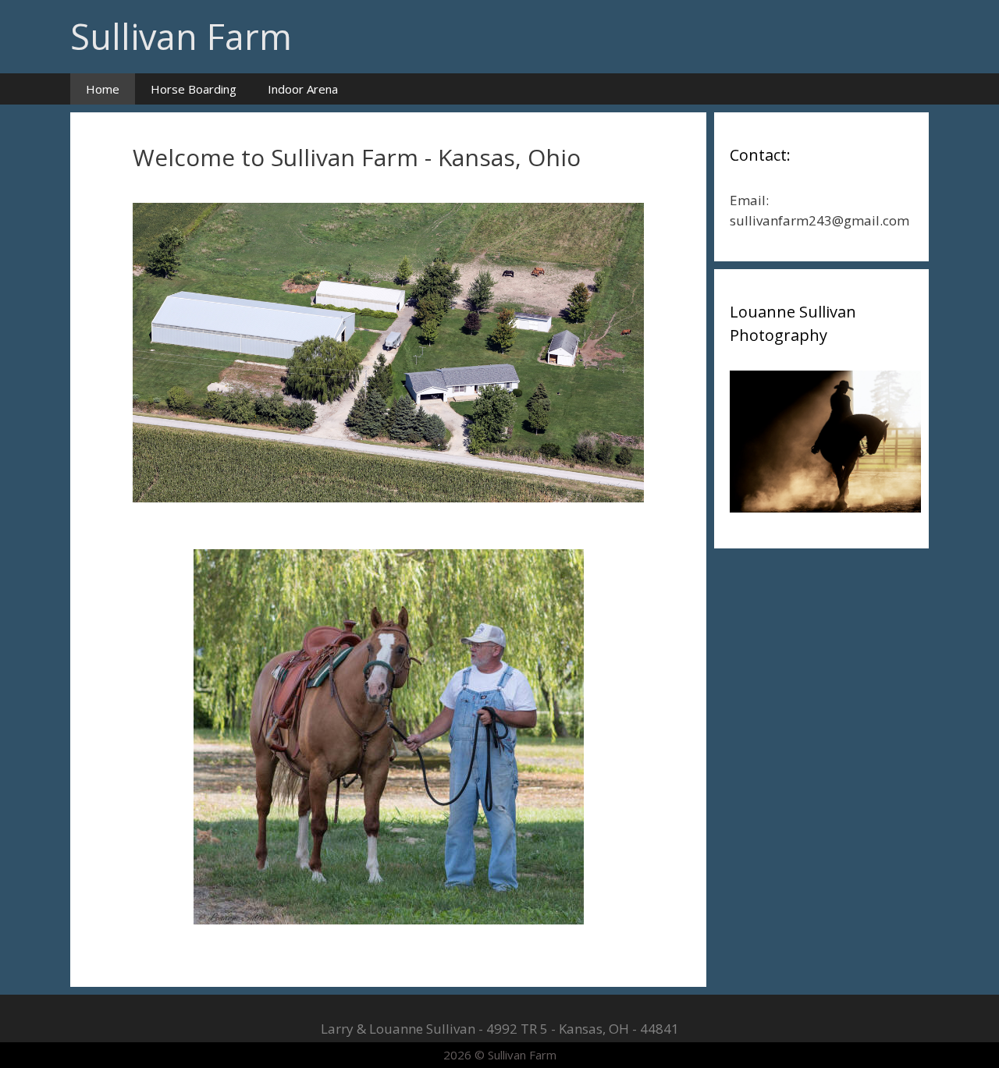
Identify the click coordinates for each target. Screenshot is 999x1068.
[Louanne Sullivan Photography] (825, 507)
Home (102, 89)
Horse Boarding (193, 89)
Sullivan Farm (181, 36)
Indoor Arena (303, 89)
